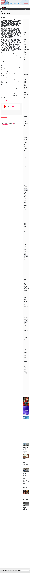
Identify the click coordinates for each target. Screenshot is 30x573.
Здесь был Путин (25, 203)
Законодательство (26, 90)
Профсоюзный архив (26, 331)
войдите (13, 123)
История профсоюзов (26, 100)
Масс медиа (26, 125)
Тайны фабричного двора (26, 210)
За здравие (25, 188)
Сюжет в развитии (25, 352)
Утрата (25, 363)
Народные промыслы (25, 116)
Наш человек (25, 52)
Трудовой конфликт (25, 142)
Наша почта (25, 299)
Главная (2, 13)
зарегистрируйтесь (5, 124)
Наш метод (25, 304)
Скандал (25, 92)
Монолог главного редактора (25, 29)
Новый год (25, 198)
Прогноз (25, 146)
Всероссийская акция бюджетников (26, 316)
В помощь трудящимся (26, 268)
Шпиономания (26, 205)
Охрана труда (8, 13)
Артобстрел (25, 357)
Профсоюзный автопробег (26, 307)
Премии (25, 131)
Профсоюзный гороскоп (26, 103)
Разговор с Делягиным (26, 88)
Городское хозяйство (25, 157)
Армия (25, 57)
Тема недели (25, 60)
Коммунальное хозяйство (26, 166)
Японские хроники (25, 279)
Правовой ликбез (25, 85)
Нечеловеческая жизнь (26, 79)
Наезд (25, 113)
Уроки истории (25, 55)
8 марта (25, 328)
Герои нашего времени (25, 223)
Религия (25, 246)
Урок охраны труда (25, 310)
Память (25, 129)
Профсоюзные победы (26, 387)
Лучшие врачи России (25, 241)
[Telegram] (26, 12)
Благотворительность (26, 159)
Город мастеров (25, 326)
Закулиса (25, 361)
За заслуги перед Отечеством (26, 185)
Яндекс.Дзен (14, 106)
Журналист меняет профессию (25, 232)
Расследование (26, 76)
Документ (25, 281)
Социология (26, 273)
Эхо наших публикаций (26, 196)
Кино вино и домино (26, 44)
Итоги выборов (25, 193)
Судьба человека (25, 97)
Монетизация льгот (26, 284)
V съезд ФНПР (25, 313)
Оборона (25, 177)
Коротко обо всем (25, 265)
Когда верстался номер (25, 366)
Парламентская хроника (26, 32)
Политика (25, 148)
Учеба (25, 163)
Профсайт (25, 297)
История (25, 161)
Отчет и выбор (25, 390)
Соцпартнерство (26, 295)
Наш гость (25, 216)
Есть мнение (25, 244)
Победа (25, 293)
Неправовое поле (26, 71)
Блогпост (25, 380)
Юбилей (25, 207)
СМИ (24, 150)
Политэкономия (26, 49)
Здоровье (25, 229)
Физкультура (26, 123)
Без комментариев (26, 276)
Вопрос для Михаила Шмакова (25, 214)
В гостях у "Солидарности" (26, 262)
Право (25, 41)
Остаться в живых (25, 375)
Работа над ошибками (25, 349)
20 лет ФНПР (25, 393)
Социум (25, 369)
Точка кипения (25, 134)
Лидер (25, 335)
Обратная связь (25, 384)
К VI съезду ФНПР (25, 355)
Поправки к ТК (25, 323)
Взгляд (25, 382)
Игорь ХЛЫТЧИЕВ (4, 100)
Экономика (25, 127)
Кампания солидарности (26, 74)
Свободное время (25, 249)
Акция (25, 333)
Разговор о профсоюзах (26, 302)
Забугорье (25, 36)
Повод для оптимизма (25, 62)
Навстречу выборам (25, 109)
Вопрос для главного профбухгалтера (26, 287)
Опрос (25, 111)
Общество (25, 34)
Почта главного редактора (25, 372)
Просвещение (26, 190)
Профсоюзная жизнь (26, 25)
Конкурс (25, 144)
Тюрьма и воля (25, 182)
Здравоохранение (26, 154)
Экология (25, 152)
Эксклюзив (25, 139)
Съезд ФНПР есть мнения (25, 346)
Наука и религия (25, 254)
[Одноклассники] (25, 12)
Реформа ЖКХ (25, 291)
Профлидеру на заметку (26, 257)
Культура (25, 118)
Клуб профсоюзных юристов (26, 340)
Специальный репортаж (26, 39)
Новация (25, 337)
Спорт (25, 168)
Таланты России (25, 237)
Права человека (25, 227)
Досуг (25, 179)
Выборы (25, 175)
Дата (24, 359)
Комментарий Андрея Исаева (26, 220)
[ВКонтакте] (23, 12)
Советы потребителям (26, 106)
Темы (5, 13)
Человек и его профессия (25, 68)
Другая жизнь (25, 121)
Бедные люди (25, 82)
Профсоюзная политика (26, 320)
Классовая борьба (25, 47)
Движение (25, 251)
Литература (25, 170)
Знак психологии (25, 260)
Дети (25, 200)
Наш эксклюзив (25, 137)
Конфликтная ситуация (26, 95)
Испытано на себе (25, 173)
